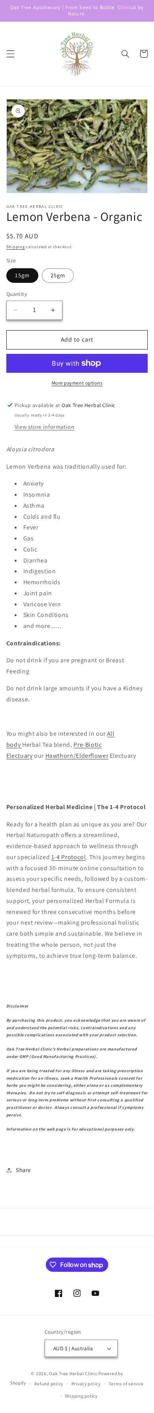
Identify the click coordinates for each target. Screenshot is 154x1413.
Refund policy (49, 1384)
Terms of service (126, 1384)
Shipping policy (81, 1396)
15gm (22, 275)
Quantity (16, 293)
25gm (58, 275)
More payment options (77, 382)
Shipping (15, 246)
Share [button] (23, 1170)
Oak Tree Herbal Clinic (73, 1373)
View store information (45, 426)
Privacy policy (86, 1384)
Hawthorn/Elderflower (77, 755)
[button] (10, 54)
